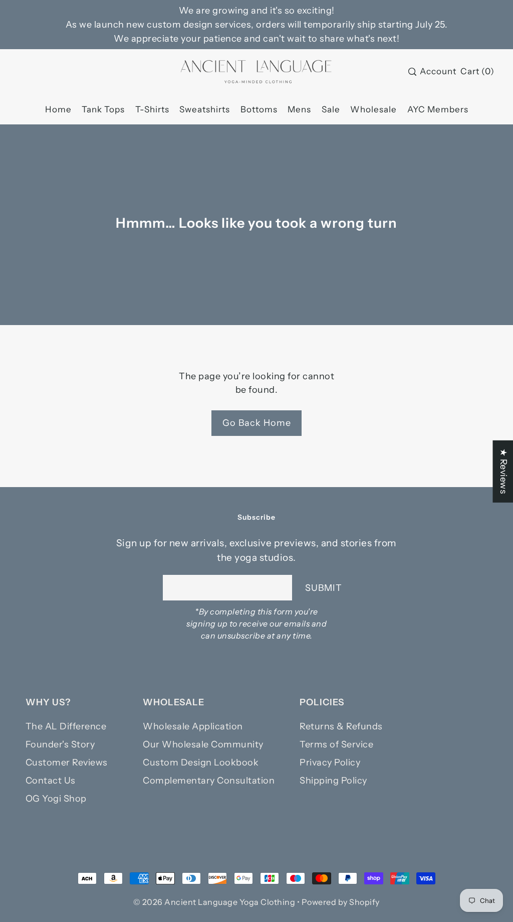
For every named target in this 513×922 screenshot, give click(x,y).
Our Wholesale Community (203, 744)
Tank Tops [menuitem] (103, 109)
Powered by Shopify (341, 902)
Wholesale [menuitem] (373, 109)
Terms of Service (336, 744)
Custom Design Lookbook (201, 762)
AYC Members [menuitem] (437, 109)
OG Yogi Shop (56, 798)
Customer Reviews (67, 762)
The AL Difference (66, 726)
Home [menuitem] (58, 109)
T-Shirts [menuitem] (152, 109)
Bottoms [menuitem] (259, 109)
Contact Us (51, 780)
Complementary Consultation (209, 780)
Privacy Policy (330, 762)
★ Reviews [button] (502, 471)
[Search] (412, 72)
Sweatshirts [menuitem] (204, 109)
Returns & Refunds (341, 726)
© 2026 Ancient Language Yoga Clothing (214, 902)
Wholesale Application (193, 726)
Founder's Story (60, 744)
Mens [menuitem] (299, 109)
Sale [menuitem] (331, 109)
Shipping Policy (333, 780)
